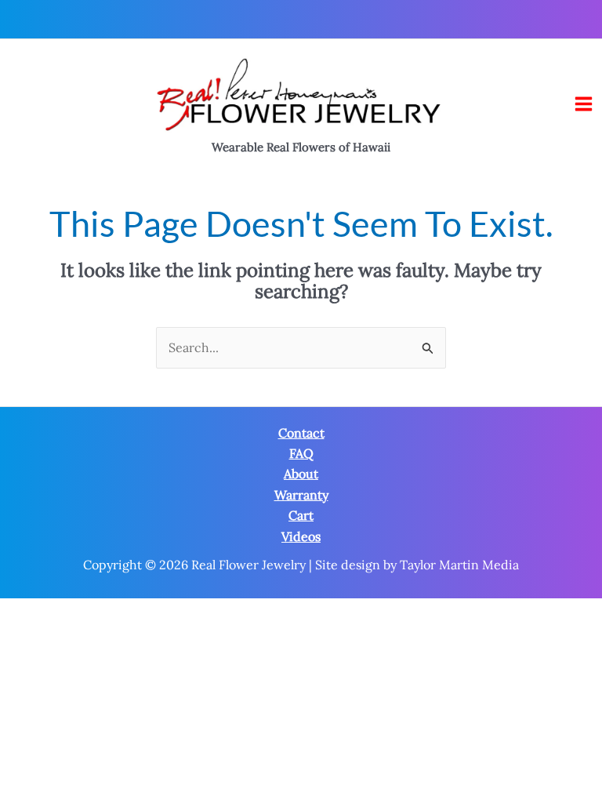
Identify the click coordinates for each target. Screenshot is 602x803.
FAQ (301, 453)
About (301, 473)
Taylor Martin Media (459, 564)
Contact (301, 433)
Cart (301, 515)
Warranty (301, 495)
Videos (301, 536)
